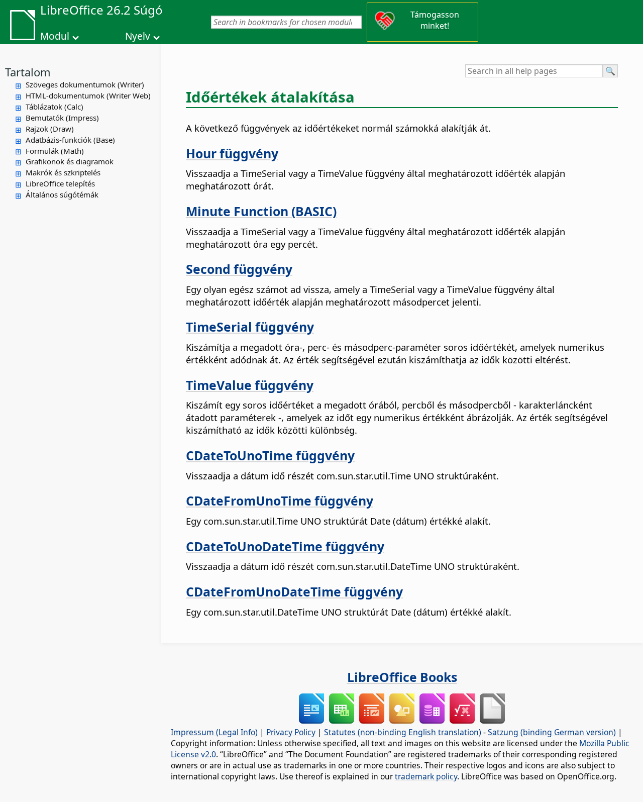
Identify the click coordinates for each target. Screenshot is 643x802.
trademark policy (426, 776)
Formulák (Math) (55, 151)
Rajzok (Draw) (50, 129)
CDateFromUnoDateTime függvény (294, 591)
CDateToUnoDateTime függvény (285, 546)
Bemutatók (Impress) (62, 118)
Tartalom (28, 71)
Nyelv (137, 36)
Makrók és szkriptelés (63, 172)
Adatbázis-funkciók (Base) (70, 140)
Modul (54, 36)
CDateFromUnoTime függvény (279, 500)
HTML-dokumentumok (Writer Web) (88, 95)
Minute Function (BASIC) (261, 211)
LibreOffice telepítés (60, 183)
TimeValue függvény (249, 384)
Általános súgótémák (62, 194)
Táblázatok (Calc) (54, 107)
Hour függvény (232, 153)
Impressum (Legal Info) (214, 732)
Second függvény (239, 268)
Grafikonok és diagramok (70, 161)
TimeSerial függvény (250, 326)
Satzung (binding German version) (552, 732)
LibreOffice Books (402, 676)
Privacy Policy (290, 732)
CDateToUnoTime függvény (270, 455)
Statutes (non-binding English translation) (402, 732)
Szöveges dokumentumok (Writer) (85, 84)
